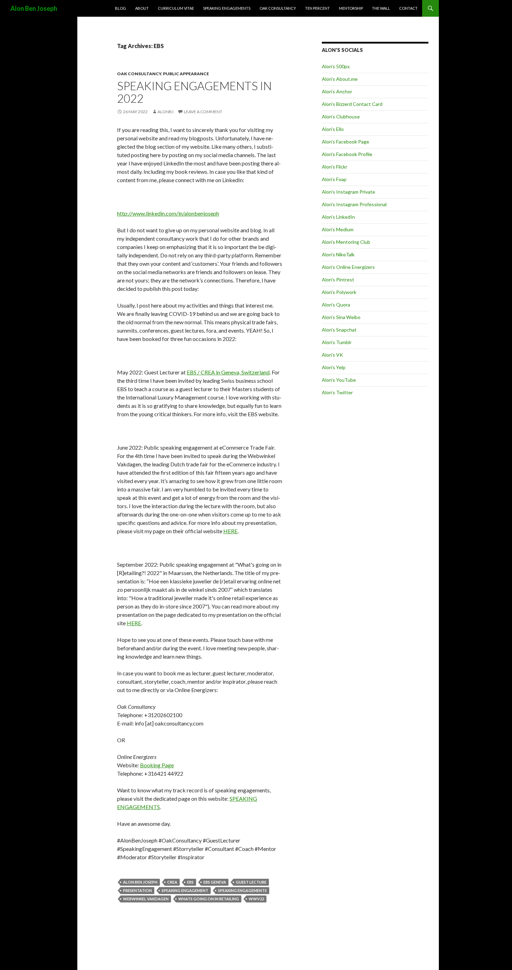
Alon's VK (332, 355)
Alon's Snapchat (339, 330)
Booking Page (157, 765)
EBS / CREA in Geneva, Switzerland (228, 372)
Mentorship (351, 8)
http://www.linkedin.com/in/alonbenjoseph (168, 213)
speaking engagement (185, 890)
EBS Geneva (214, 882)
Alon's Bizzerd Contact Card (352, 104)
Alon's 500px (336, 66)
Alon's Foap (334, 179)
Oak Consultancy (277, 8)
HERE (230, 531)
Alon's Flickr (334, 167)
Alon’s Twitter (337, 392)
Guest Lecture (251, 882)
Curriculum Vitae (176, 8)
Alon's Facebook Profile (347, 154)
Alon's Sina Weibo (341, 317)
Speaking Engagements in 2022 (194, 92)
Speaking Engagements (226, 8)
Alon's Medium (338, 229)
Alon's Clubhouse (341, 116)
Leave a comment (203, 111)
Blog (120, 8)
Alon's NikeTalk (338, 254)
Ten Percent (317, 8)
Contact (408, 8)
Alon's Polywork (339, 292)
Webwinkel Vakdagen (146, 899)
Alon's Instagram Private (348, 192)
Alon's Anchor (337, 91)
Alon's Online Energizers (348, 267)
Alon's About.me (340, 79)
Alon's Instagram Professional (354, 204)
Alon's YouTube (339, 380)
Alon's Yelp (334, 367)
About (142, 8)
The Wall (381, 8)
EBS (190, 882)
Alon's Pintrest (338, 279)
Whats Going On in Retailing (208, 899)
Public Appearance (186, 73)
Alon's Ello (333, 129)
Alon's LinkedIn (338, 217)
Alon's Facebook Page (345, 142)
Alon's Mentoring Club (346, 242)
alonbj (165, 111)
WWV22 (256, 899)
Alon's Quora (336, 305)
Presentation (137, 890)
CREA (172, 882)
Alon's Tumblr (336, 342)
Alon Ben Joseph (33, 8)
